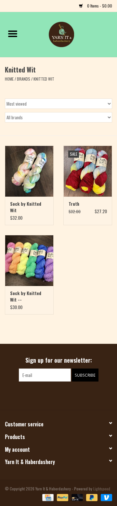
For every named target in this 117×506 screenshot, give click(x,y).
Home (9, 79)
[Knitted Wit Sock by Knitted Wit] (29, 171)
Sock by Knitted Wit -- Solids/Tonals (25, 296)
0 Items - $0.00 (99, 5)
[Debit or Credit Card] (76, 497)
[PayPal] (62, 497)
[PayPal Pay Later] (91, 497)
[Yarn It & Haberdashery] (71, 33)
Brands (23, 79)
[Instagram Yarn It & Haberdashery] (64, 395)
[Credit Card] (47, 497)
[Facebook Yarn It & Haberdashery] (53, 395)
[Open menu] (12, 33)
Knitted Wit (43, 79)
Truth (74, 204)
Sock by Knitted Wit (25, 207)
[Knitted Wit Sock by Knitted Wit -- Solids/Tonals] (29, 260)
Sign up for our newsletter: (58, 360)
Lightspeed (101, 488)
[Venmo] (105, 497)
